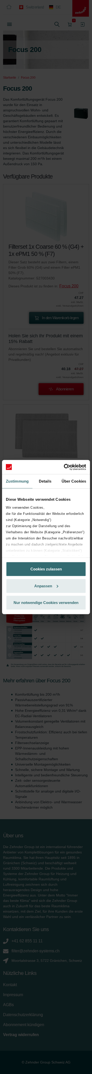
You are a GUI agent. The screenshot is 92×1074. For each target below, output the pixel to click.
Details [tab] (45, 481)
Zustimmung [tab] (17, 481)
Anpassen (43, 585)
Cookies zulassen (46, 569)
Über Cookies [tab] (74, 481)
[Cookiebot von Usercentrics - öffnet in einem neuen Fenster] (65, 467)
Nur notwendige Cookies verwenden (46, 602)
